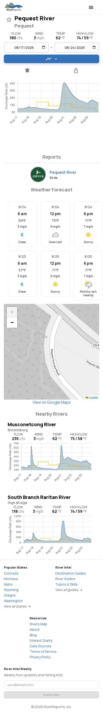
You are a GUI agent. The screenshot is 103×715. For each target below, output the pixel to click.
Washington (13, 600)
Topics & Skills (66, 584)
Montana (11, 578)
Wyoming (11, 589)
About (35, 629)
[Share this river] (75, 70)
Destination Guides (70, 573)
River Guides (65, 578)
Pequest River (63, 172)
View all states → (17, 606)
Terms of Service (43, 651)
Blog (33, 635)
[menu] (91, 7)
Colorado (11, 573)
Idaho (8, 584)
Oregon (10, 595)
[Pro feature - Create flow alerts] (27, 70)
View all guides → (68, 589)
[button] (12, 312)
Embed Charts (41, 640)
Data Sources (40, 646)
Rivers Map (38, 624)
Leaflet (93, 397)
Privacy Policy (40, 657)
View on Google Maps (52, 402)
